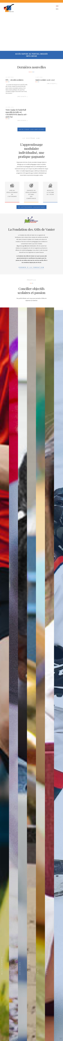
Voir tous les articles (31, 129)
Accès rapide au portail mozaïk (31, 54)
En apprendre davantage (31, 207)
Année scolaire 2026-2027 (45, 80)
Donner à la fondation (31, 267)
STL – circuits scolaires (14, 80)
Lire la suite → (22, 96)
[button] (57, 6)
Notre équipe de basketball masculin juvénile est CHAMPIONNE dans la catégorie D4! (16, 113)
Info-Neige (31, 56)
